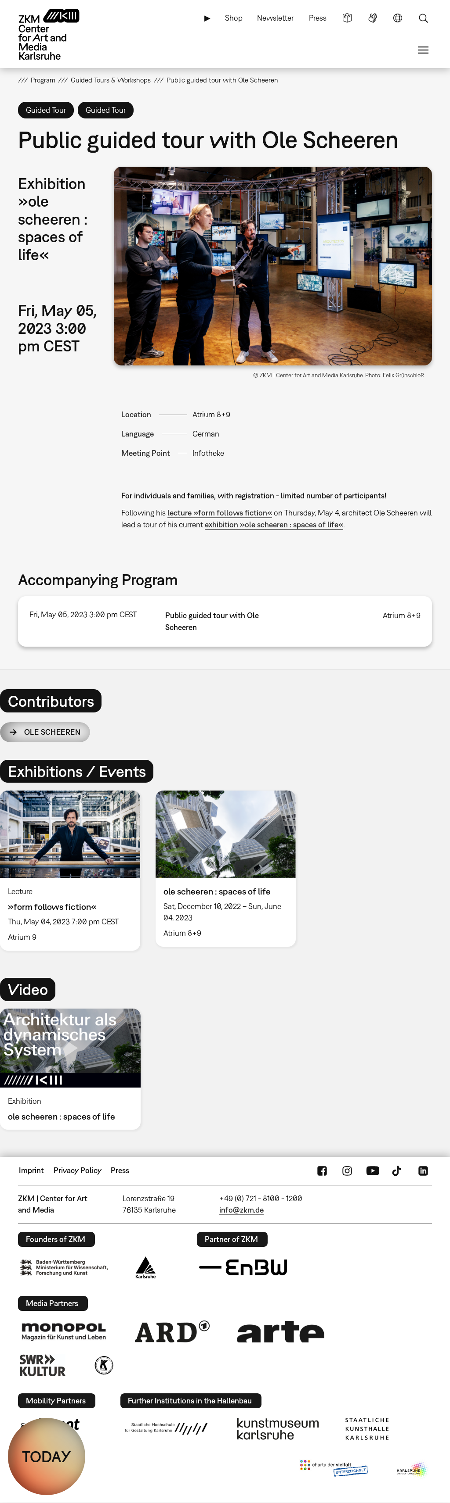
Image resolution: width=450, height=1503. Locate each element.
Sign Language (372, 18)
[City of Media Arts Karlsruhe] (412, 1470)
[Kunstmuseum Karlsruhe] (278, 1429)
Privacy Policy (78, 1170)
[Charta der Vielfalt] (333, 1470)
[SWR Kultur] (42, 1365)
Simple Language (347, 18)
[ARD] (172, 1331)
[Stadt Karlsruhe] (145, 1267)
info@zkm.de (241, 1209)
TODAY (46, 1456)
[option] (225, 869)
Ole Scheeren (52, 732)
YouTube (372, 1170)
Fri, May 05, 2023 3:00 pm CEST (83, 614)
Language (397, 18)
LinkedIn (423, 1170)
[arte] (281, 1331)
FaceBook (322, 1170)
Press (318, 17)
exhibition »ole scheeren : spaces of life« (274, 524)
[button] (273, 266)
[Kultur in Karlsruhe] (103, 1365)
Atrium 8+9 (211, 414)
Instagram (347, 1170)
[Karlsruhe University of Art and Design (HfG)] (166, 1429)
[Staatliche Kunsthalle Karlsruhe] (366, 1429)
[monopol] (64, 1331)
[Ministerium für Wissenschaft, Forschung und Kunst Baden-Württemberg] (64, 1268)
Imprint (31, 1170)
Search (423, 18)
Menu (423, 50)
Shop (234, 17)
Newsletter (275, 17)
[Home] (57, 34)
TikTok (397, 1170)
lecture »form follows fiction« (219, 512)
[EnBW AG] (243, 1267)
